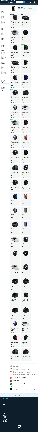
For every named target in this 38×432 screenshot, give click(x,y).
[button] (11, 2)
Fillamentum (4, 57)
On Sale (27, 12)
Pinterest (21, 395)
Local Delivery (5, 416)
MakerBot (3, 61)
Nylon (3, 16)
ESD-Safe (3, 44)
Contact (4, 414)
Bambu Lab (4, 53)
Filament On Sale (4, 88)
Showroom (4, 405)
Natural (3, 40)
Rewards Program (6, 417)
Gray (3, 28)
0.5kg (3, 79)
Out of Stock (12, 304)
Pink (3, 35)
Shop (4, 403)
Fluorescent (3, 46)
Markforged (3, 62)
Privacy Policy (5, 420)
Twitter (16, 395)
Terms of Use (5, 421)
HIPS (3, 21)
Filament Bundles (4, 86)
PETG (3, 13)
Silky (3, 49)
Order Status (5, 415)
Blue (3, 33)
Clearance (3, 87)
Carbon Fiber (4, 18)
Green (3, 32)
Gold (3, 38)
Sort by (29, 12)
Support (4, 408)
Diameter (2, 7)
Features (2, 42)
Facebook (15, 395)
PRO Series (4, 66)
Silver (3, 39)
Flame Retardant (4, 45)
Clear (3, 37)
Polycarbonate (4, 22)
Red (3, 30)
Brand (1, 51)
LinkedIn (19, 395)
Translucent (4, 50)
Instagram (18, 395)
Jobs (3, 418)
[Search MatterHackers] (24, 2)
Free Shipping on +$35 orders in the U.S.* (5, 0)
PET (3, 12)
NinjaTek (3, 63)
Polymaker (3, 68)
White (3, 29)
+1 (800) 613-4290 (16, 0)
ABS (3, 11)
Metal (3, 17)
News (4, 404)
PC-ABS (3, 23)
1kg (3, 81)
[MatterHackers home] (4, 2)
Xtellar (3, 71)
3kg (3, 82)
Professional (5, 406)
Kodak (3, 58)
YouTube (22, 395)
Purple (3, 34)
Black (3, 27)
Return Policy (5, 419)
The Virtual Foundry (4, 72)
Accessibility (5, 422)
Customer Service (12, 0)
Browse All (2, 90)
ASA (3, 15)
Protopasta (3, 67)
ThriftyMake (4, 73)
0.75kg (3, 80)
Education (4, 407)
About (4, 413)
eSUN (3, 56)
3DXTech (3, 52)
